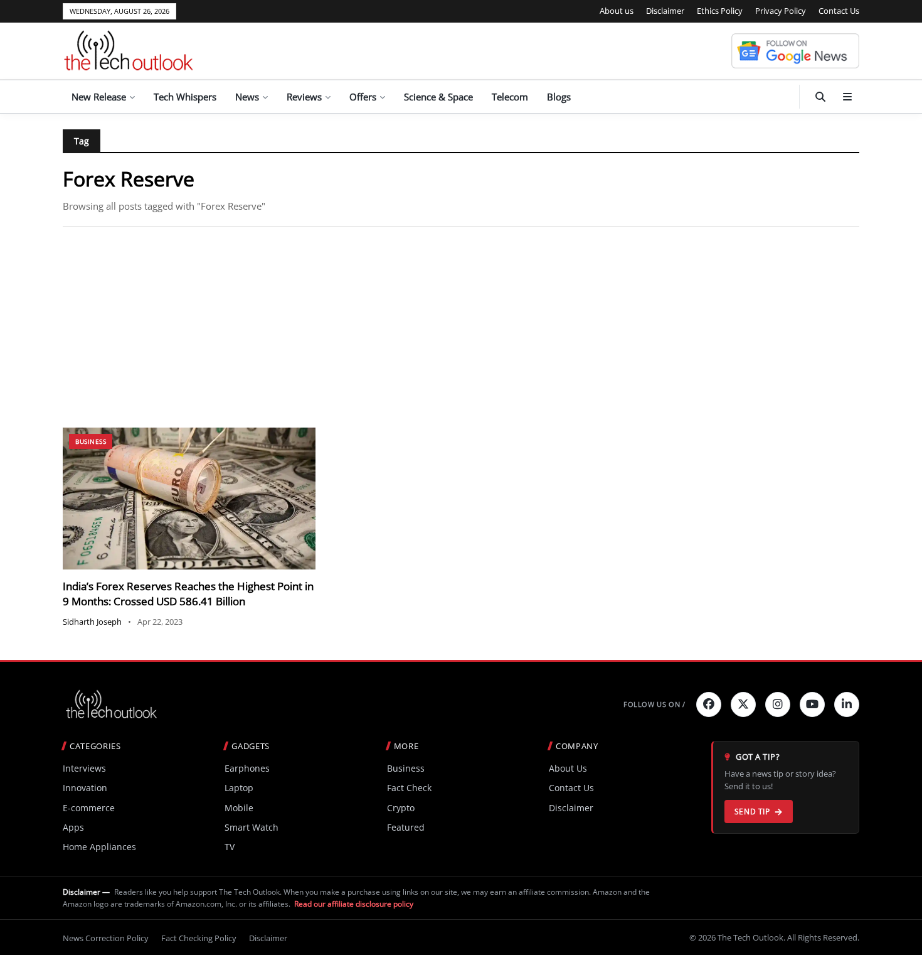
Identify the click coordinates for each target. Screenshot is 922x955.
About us (616, 10)
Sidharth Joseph (92, 621)
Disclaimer (665, 10)
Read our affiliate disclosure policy (353, 903)
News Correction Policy (106, 938)
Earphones (247, 768)
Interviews (84, 768)
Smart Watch (251, 827)
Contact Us (839, 10)
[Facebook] (708, 704)
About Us (568, 768)
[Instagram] (777, 704)
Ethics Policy (720, 10)
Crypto (401, 808)
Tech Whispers (185, 96)
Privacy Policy (780, 10)
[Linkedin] (846, 704)
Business (90, 441)
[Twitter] (743, 704)
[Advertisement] (461, 327)
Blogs (559, 96)
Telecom (510, 96)
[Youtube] (812, 704)
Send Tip (752, 811)
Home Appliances (99, 847)
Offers (362, 96)
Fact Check (409, 788)
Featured (406, 827)
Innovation (85, 788)
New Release (99, 96)
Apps (73, 827)
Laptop (239, 788)
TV (230, 847)
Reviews (304, 96)
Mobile (239, 808)
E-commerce (89, 808)
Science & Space (438, 96)
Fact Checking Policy (198, 938)
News (247, 96)
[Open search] (820, 97)
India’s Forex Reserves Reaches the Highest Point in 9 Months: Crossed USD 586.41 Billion (188, 593)
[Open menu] (847, 97)
